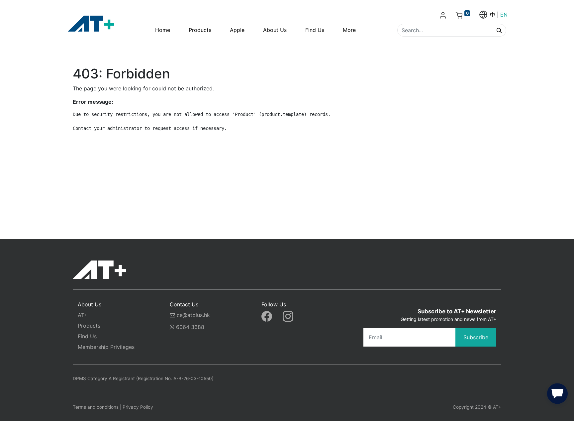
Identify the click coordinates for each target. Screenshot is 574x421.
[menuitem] (162, 30)
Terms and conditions (96, 407)
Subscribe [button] (475, 337)
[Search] (499, 30)
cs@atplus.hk (193, 315)
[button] (557, 395)
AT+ (83, 315)
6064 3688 (189, 327)
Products (89, 325)
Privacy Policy (138, 407)
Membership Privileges (106, 347)
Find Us (87, 336)
